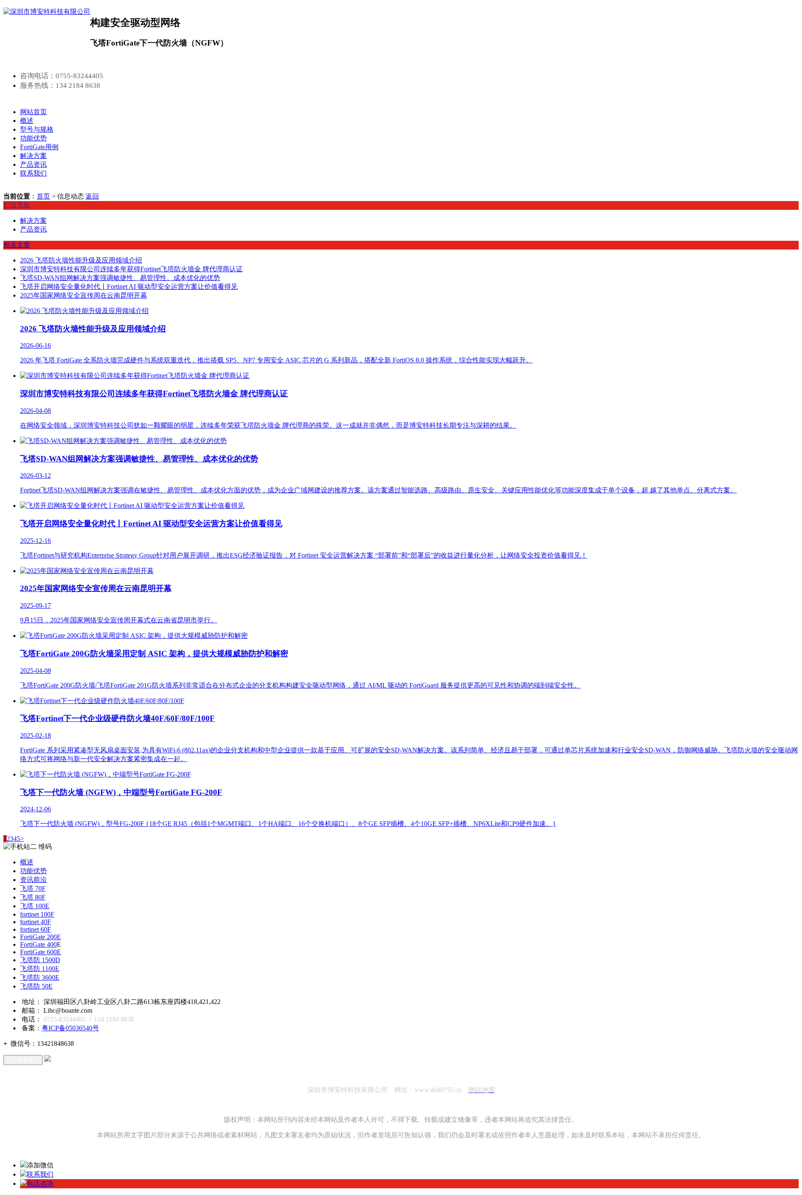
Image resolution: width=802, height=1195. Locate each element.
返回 (92, 196)
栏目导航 (16, 205)
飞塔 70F (33, 888)
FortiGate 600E (40, 951)
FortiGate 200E (40, 936)
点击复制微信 (23, 1060)
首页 (43, 196)
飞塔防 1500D (40, 959)
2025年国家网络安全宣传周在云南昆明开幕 (83, 295)
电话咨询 (40, 1183)
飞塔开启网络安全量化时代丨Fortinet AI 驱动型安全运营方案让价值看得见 (129, 286)
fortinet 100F (37, 914)
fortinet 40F (35, 921)
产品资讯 (33, 164)
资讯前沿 (33, 879)
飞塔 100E (34, 906)
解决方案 (33, 155)
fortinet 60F (35, 929)
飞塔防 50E (36, 986)
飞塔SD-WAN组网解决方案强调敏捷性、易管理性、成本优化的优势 (120, 277)
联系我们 (33, 173)
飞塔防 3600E (39, 977)
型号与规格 (36, 129)
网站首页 (33, 111)
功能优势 (33, 138)
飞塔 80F (33, 897)
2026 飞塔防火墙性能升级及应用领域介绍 (81, 260)
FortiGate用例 (39, 146)
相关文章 (16, 244)
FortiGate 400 (38, 944)
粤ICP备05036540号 (70, 1028)
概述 (26, 120)
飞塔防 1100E (39, 968)
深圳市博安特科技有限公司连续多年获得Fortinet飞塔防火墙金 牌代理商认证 (131, 269)
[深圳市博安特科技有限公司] (46, 11)
